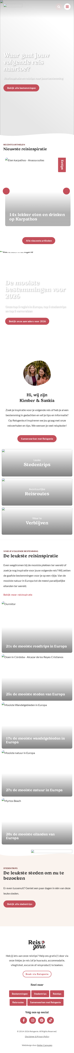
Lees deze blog (37, 627)
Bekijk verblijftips (37, 521)
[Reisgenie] (12, 9)
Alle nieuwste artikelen (39, 240)
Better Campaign (44, 1045)
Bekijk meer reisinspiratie (17, 595)
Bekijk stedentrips (37, 462)
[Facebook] (23, 1020)
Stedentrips (40, 993)
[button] (58, 6)
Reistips (57, 993)
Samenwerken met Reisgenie (37, 438)
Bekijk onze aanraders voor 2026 (27, 321)
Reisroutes (18, 1002)
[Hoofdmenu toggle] (67, 6)
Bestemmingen (20, 993)
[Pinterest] (41, 1020)
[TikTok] (50, 1020)
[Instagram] (32, 1020)
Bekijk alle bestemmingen (21, 87)
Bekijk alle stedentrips (19, 904)
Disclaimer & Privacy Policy (37, 1036)
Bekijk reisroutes (37, 492)
